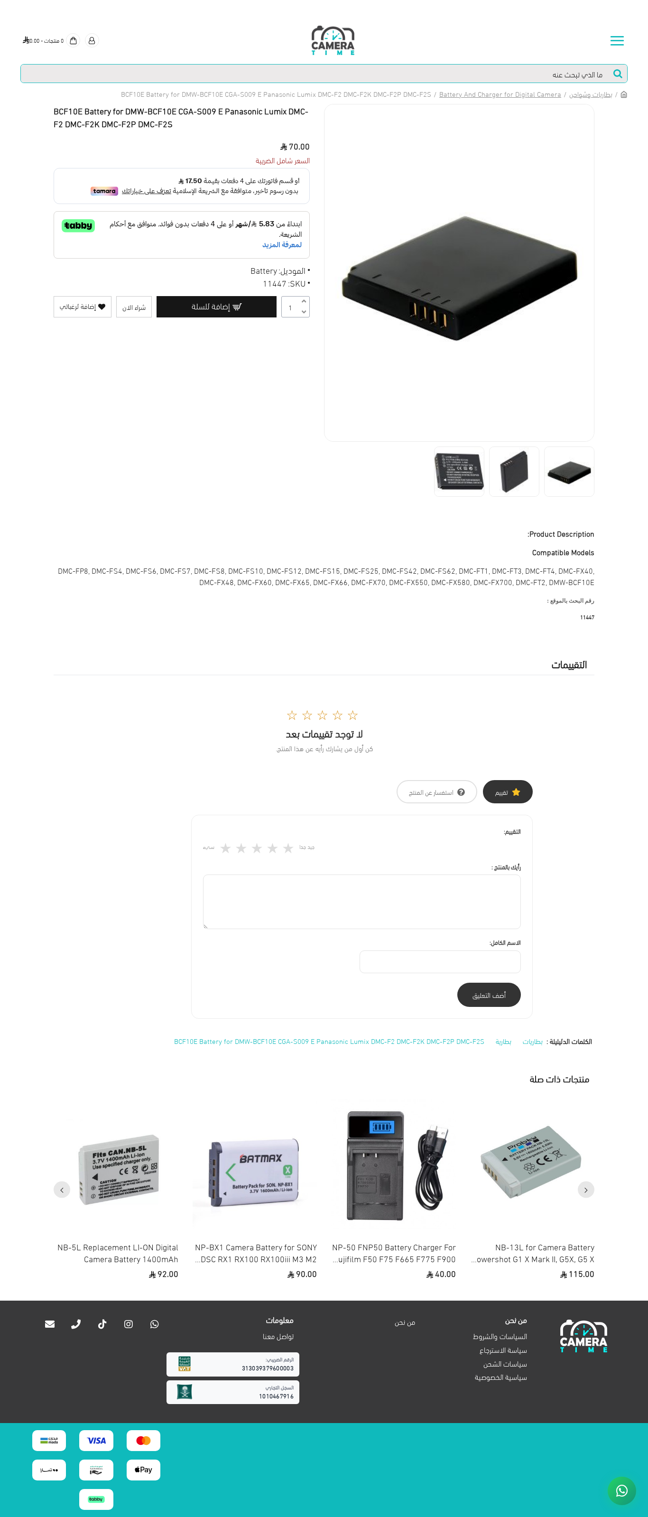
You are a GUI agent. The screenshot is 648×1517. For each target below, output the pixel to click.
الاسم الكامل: (505, 942)
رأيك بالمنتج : (506, 866)
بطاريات (533, 1040)
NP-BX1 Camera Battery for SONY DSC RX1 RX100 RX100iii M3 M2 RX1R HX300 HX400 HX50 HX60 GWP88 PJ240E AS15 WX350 (256, 1252)
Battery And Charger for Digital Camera (500, 93)
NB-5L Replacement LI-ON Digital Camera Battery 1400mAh (117, 1252)
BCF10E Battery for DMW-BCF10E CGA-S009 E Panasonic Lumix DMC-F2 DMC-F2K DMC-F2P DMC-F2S (329, 1040)
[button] (586, 1190)
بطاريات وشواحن (590, 93)
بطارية (503, 1040)
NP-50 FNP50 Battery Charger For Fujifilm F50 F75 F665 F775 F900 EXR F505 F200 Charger (394, 1252)
